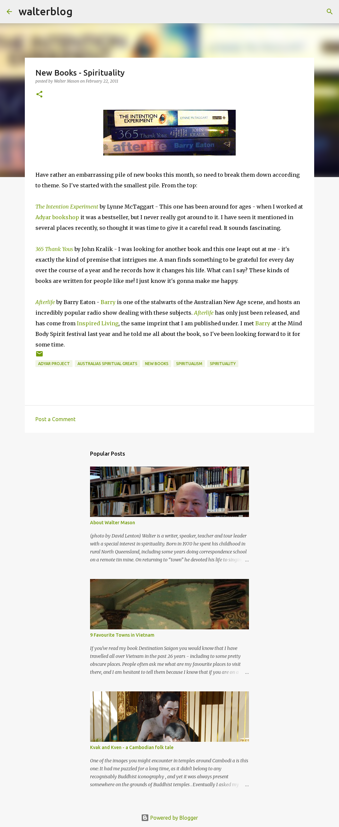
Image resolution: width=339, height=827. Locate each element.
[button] (39, 94)
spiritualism (189, 363)
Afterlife (45, 302)
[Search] (82, 12)
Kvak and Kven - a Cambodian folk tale (131, 747)
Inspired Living (98, 323)
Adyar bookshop (57, 217)
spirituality (223, 363)
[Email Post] (39, 356)
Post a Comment (55, 419)
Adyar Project (54, 363)
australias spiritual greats (107, 363)
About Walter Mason (112, 522)
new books (157, 363)
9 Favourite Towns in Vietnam (122, 635)
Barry (108, 302)
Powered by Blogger (173, 818)
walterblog (46, 11)
